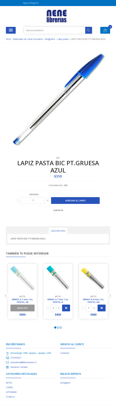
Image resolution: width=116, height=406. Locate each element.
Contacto (64, 353)
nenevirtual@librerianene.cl (23, 362)
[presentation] (6, 295)
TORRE (9, 387)
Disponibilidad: (56, 185)
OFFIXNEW (11, 392)
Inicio (8, 39)
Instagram (65, 382)
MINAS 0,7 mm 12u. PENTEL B (58, 301)
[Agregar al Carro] (66, 308)
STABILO (10, 396)
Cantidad (33, 194)
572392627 (15, 357)
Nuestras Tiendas (19, 367)
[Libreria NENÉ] (57, 16)
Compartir (58, 210)
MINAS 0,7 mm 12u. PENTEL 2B (22, 301)
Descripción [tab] (58, 230)
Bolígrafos (50, 39)
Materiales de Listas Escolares (28, 39)
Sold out (22, 308)
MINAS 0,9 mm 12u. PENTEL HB (93, 301)
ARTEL (9, 382)
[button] (55, 327)
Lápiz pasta (63, 39)
